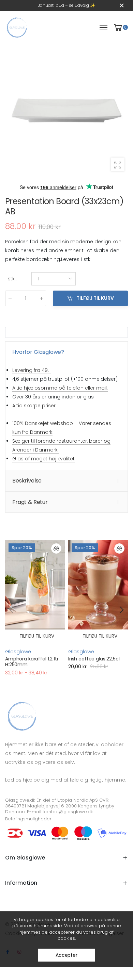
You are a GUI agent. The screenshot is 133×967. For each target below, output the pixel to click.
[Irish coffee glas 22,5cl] (98, 584)
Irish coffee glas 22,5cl (94, 658)
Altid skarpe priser (34, 406)
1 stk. (11, 279)
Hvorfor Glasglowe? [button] (38, 352)
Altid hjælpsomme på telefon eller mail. (60, 387)
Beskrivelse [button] (27, 481)
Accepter (66, 955)
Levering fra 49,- (31, 370)
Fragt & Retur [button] (30, 502)
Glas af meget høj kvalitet (43, 459)
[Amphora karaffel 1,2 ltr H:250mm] (35, 584)
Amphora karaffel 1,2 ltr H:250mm (32, 661)
